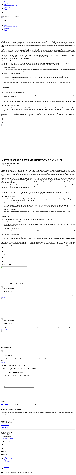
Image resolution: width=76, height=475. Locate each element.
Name (5, 378)
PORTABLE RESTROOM (10, 5)
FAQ (5, 468)
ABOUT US (7, 7)
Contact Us (6, 467)
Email (5, 381)
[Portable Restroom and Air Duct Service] (7, 15)
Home (5, 4)
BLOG (5, 8)
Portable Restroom (8, 458)
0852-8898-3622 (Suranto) (7, 438)
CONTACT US (7, 9)
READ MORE (4, 297)
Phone (5, 384)
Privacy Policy (7, 461)
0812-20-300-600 (5, 425)
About (5, 457)
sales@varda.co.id (5, 427)
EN (4, 1)
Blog (5, 460)
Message (6, 386)
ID (7, 3)
